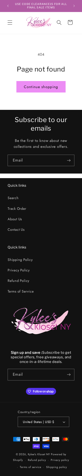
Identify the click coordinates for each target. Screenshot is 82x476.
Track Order (17, 208)
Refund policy (37, 460)
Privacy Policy (19, 270)
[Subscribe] (68, 160)
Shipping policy (56, 467)
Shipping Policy (20, 259)
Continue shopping (41, 86)
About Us (15, 219)
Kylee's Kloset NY (39, 454)
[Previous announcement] (8, 6)
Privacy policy (60, 460)
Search (13, 197)
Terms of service (30, 467)
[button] (9, 22)
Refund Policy (18, 280)
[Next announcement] (74, 6)
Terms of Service (21, 291)
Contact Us (16, 229)
